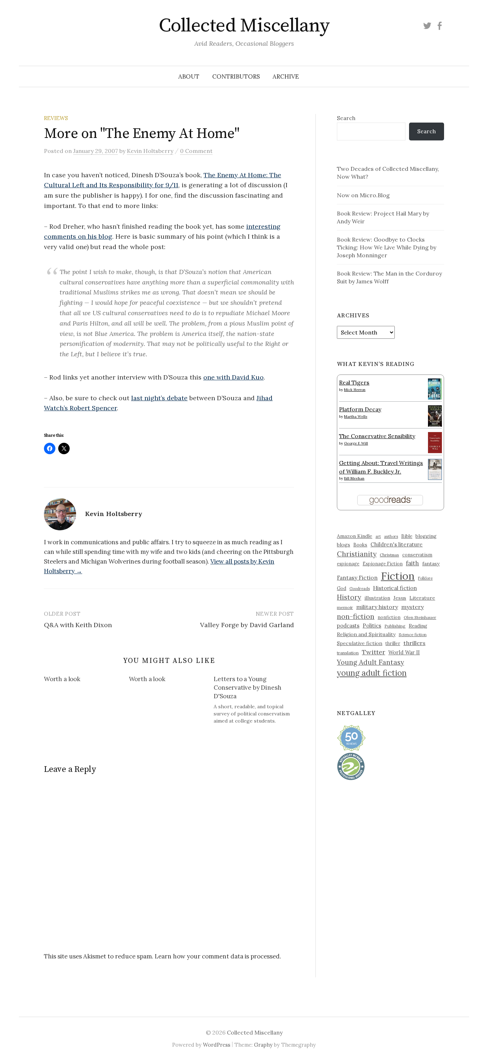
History (349, 597)
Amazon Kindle (354, 536)
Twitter (373, 652)
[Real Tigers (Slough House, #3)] (435, 388)
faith (412, 563)
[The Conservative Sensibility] (435, 441)
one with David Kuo (233, 377)
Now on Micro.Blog (363, 195)
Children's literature (396, 544)
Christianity (357, 553)
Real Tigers (354, 382)
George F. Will (356, 443)
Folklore (425, 578)
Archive (286, 76)
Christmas (389, 554)
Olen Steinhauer (420, 617)
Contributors (236, 76)
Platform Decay (360, 409)
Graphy (263, 1044)
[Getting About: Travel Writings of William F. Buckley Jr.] (435, 468)
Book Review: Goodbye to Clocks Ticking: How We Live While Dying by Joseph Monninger (386, 247)
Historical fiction (395, 587)
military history (377, 606)
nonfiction (389, 617)
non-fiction (355, 616)
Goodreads (359, 588)
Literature (422, 598)
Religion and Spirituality (366, 634)
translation (348, 652)
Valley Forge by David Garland (247, 625)
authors (391, 536)
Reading (418, 626)
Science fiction (413, 634)
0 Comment (196, 150)
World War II (404, 652)
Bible (406, 536)
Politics (372, 625)
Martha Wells (355, 416)
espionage (348, 563)
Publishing (394, 626)
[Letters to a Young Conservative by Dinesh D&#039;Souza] (256, 699)
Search (346, 118)
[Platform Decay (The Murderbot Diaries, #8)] (435, 415)
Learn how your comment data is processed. (218, 956)
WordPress (216, 1044)
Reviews (56, 118)
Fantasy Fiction (357, 577)
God (341, 588)
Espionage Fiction (383, 563)
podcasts (348, 625)
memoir (345, 607)
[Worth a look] (86, 680)
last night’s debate (159, 398)
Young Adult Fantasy (370, 662)
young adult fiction (372, 673)
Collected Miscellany (244, 26)
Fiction (398, 575)
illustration (377, 598)
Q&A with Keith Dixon (78, 625)
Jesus (399, 598)
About (188, 76)
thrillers (414, 642)
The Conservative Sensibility (377, 436)
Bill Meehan (354, 478)
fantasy (431, 563)
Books (360, 545)
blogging (426, 536)
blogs (343, 544)
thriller (392, 643)
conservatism (417, 555)
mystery (412, 606)
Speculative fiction (359, 643)
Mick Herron (354, 389)
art (378, 536)
